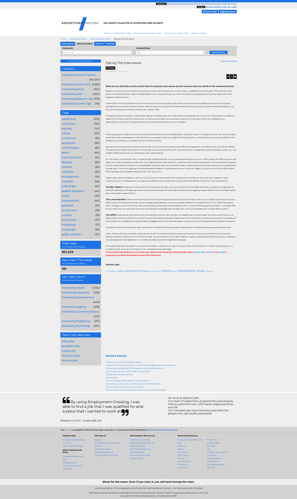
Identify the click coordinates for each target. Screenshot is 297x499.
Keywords (68, 48)
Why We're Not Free (216, 464)
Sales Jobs (67, 469)
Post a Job (210, 11)
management (70, 176)
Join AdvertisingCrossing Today (80, 61)
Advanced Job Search (103, 452)
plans (65, 152)
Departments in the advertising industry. (124, 362)
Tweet (117, 261)
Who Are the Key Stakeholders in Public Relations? (128, 380)
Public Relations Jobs (72, 465)
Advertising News (73, 89)
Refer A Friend (199, 33)
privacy (68, 430)
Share (107, 261)
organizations (70, 200)
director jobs (70, 360)
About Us (181, 446)
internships (69, 186)
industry (67, 128)
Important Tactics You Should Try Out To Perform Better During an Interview (140, 365)
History (180, 449)
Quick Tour (182, 467)
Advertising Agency (74, 306)
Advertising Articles (77, 39)
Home (63, 39)
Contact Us (182, 464)
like (203, 252)
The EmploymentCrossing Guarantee (217, 452)
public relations (71, 234)
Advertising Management (78, 297)
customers (68, 123)
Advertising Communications (80, 311)
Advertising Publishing (76, 321)
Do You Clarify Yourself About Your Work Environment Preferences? (136, 390)
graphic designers (73, 191)
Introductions (112, 377)
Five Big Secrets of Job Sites (106, 455)
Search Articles (218, 52)
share (197, 252)
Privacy (180, 458)
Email (127, 261)
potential (67, 205)
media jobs (69, 350)
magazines (69, 224)
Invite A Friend (136, 458)
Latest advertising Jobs (73, 446)
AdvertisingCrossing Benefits (107, 443)
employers (68, 143)
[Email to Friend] (235, 76)
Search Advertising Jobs (117, 33)
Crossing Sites (213, 443)
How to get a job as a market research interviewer (128, 371)
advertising (69, 119)
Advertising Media (73, 287)
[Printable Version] (228, 76)
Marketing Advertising (76, 325)
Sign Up (97, 440)
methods (67, 171)
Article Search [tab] (85, 44)
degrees (67, 162)
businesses (69, 219)
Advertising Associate (75, 292)
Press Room (212, 440)
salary (65, 195)
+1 (112, 261)
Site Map (211, 446)
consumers (69, 138)
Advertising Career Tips (76, 103)
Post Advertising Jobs (176, 33)
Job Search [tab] (68, 44)
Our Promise (213, 461)
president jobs (71, 346)
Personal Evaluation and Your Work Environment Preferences (133, 384)
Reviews (98, 446)
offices (66, 133)
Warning (211, 467)
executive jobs (71, 355)
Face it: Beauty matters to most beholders (124, 387)
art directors (69, 210)
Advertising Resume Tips (77, 98)
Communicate (184, 461)
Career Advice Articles (139, 440)
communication (72, 157)
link (209, 252)
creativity (67, 181)
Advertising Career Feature (79, 74)
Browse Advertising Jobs (147, 33)
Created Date (143, 48)
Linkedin (121, 261)
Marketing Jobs (69, 462)
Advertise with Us (214, 458)
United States (70, 147)
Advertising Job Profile (100, 39)
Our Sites (67, 443)
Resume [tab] (110, 44)
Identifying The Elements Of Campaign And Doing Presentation (134, 368)
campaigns (69, 229)
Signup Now (227, 11)
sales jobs (68, 341)
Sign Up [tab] (99, 44)
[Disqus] (171, 314)
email (221, 252)
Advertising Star (72, 94)
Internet (67, 167)
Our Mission (182, 452)
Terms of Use (183, 455)
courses (67, 215)
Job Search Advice (102, 449)
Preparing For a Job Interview (119, 374)
